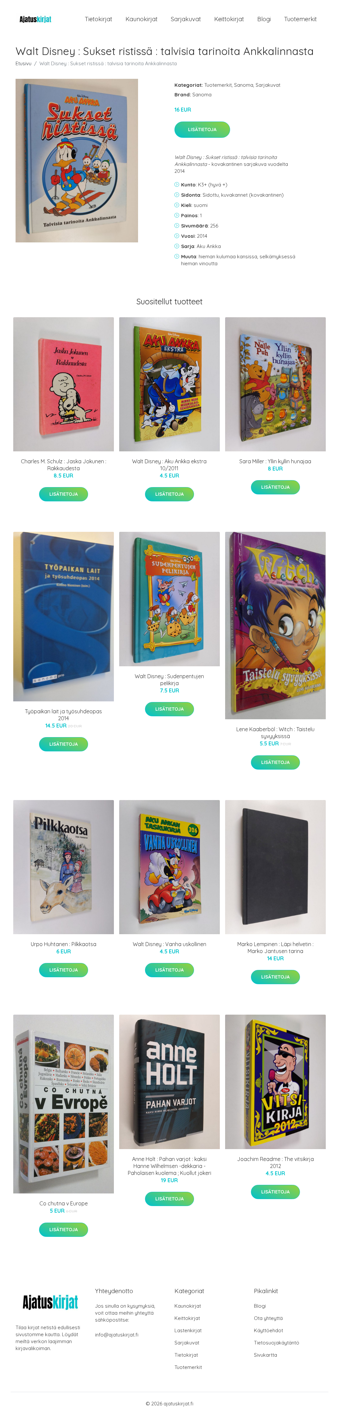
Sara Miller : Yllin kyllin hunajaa (275, 461)
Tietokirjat (98, 19)
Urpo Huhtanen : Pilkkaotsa (63, 944)
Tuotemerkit (300, 19)
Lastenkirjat (188, 1330)
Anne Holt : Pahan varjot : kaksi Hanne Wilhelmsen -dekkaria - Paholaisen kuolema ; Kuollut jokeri (169, 1166)
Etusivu (23, 63)
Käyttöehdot (268, 1330)
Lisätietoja (202, 129)
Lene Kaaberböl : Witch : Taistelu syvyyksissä (275, 732)
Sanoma (243, 85)
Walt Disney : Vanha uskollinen (169, 944)
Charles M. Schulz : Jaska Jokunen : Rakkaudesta (63, 465)
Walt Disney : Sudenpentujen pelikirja (169, 679)
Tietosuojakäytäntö (276, 1342)
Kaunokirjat (141, 19)
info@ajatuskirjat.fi (116, 1335)
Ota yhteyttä (268, 1318)
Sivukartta (265, 1355)
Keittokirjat (229, 19)
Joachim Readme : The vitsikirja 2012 (275, 1162)
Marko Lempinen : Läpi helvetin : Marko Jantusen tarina (275, 947)
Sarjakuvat (186, 19)
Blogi (264, 19)
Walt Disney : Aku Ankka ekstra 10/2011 (169, 465)
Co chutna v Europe (63, 1203)
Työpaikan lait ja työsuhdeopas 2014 (63, 715)
